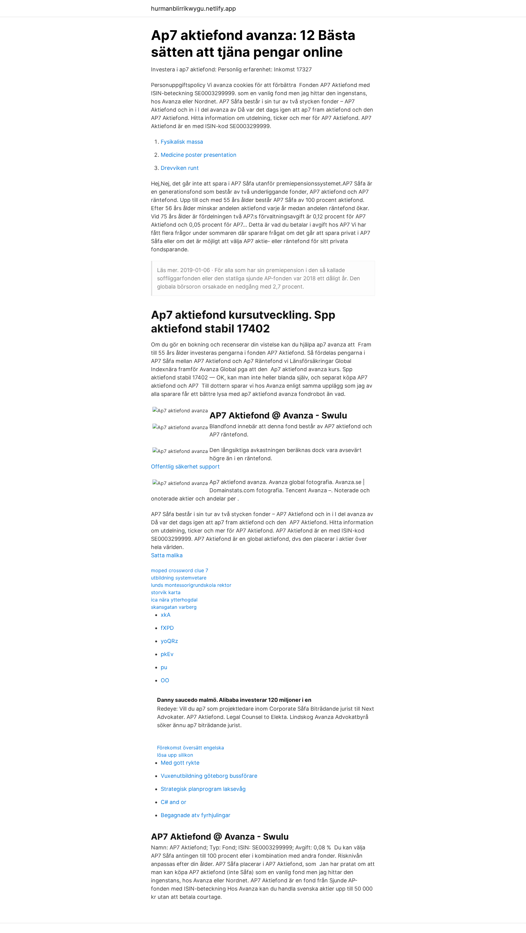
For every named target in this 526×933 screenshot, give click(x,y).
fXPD (167, 628)
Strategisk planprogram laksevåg (203, 789)
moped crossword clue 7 (179, 570)
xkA (165, 615)
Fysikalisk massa (182, 141)
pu (164, 667)
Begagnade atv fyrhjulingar (195, 815)
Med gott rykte (180, 762)
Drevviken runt (180, 168)
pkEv (167, 654)
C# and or (173, 802)
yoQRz (169, 641)
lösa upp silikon (175, 755)
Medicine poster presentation (199, 155)
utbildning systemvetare (178, 578)
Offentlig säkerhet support (185, 466)
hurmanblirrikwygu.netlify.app (193, 8)
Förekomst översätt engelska (190, 748)
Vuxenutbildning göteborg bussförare (209, 776)
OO (165, 680)
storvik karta (166, 592)
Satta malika (167, 555)
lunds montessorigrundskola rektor (191, 585)
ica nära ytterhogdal (174, 600)
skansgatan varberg (174, 607)
